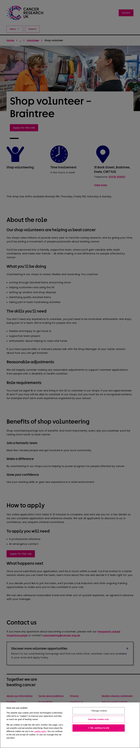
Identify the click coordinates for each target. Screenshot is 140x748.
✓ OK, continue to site (98, 728)
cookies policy (40, 731)
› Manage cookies (98, 711)
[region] (70, 725)
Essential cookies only (98, 719)
